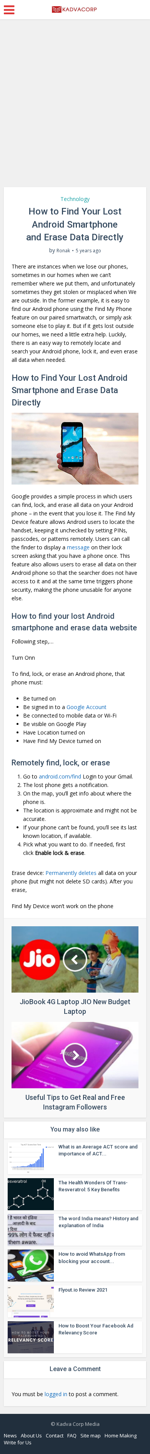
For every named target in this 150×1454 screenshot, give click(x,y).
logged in (56, 1394)
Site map (90, 1435)
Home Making (121, 1435)
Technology (75, 199)
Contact (54, 1435)
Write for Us (18, 1442)
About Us (31, 1435)
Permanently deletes (71, 872)
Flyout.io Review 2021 (82, 1290)
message (78, 547)
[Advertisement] (75, 106)
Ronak (63, 250)
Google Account (87, 707)
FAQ (72, 1435)
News (10, 1435)
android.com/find (60, 776)
